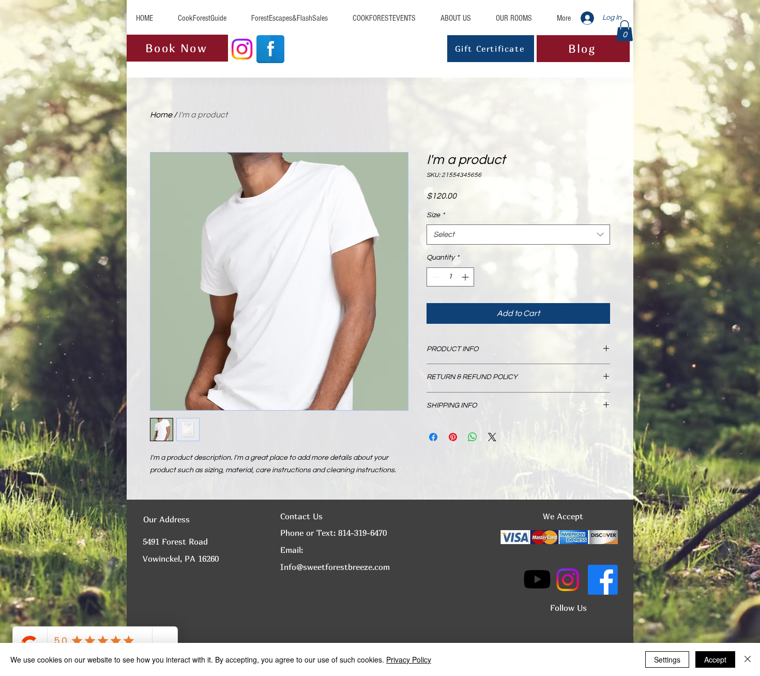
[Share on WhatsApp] (472, 437)
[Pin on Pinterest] (453, 437)
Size (436, 215)
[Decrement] (434, 277)
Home (161, 115)
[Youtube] (537, 579)
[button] (624, 30)
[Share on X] (492, 437)
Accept (715, 659)
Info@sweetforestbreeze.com (335, 567)
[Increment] (466, 277)
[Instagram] (242, 49)
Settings (667, 659)
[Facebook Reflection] (270, 49)
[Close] (747, 659)
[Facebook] (603, 580)
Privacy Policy (408, 659)
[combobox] (518, 234)
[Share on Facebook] (433, 437)
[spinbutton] (450, 277)
